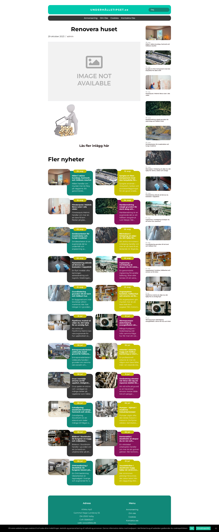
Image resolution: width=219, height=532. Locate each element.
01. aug (127, 258)
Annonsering (90, 18)
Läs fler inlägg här (94, 146)
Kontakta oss (128, 18)
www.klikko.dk (89, 523)
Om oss (104, 18)
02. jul (127, 432)
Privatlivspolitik (203, 528)
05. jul (80, 432)
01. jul (127, 461)
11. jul (127, 374)
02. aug (127, 229)
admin (70, 36)
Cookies (115, 18)
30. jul (80, 345)
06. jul (127, 403)
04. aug (127, 200)
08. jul (80, 403)
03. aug (80, 229)
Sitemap (132, 524)
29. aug (80, 171)
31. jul (80, 316)
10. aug (127, 171)
